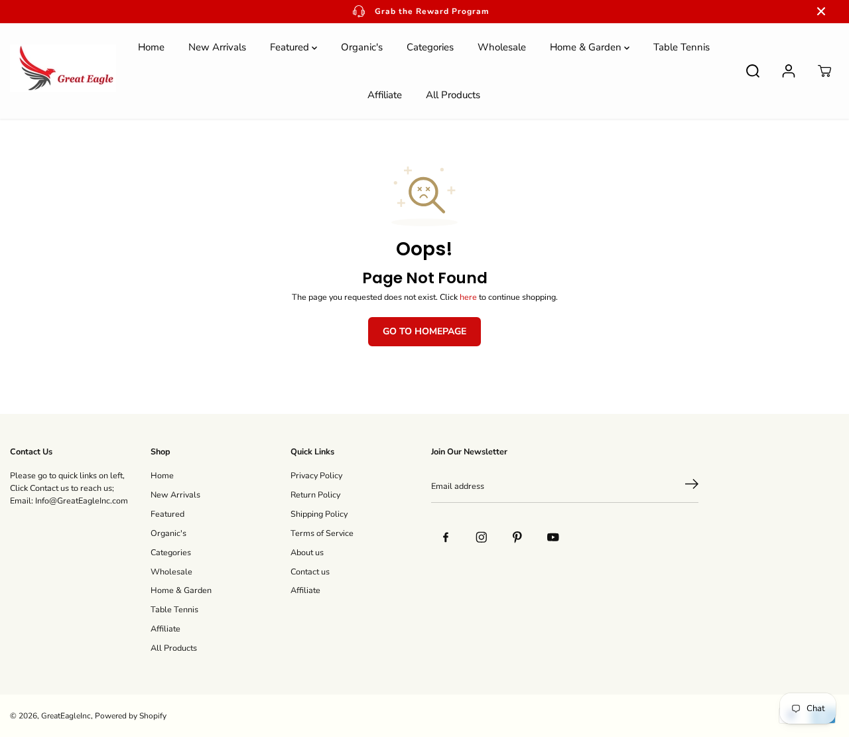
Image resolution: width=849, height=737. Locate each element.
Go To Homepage (424, 331)
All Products (453, 94)
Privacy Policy (316, 475)
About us (307, 552)
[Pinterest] (517, 537)
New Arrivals (217, 47)
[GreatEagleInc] (63, 70)
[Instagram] (481, 537)
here (468, 296)
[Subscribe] (691, 486)
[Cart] (824, 71)
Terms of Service (322, 533)
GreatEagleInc (66, 715)
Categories (430, 47)
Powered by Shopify (130, 715)
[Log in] (788, 71)
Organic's (362, 47)
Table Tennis (681, 47)
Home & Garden (587, 47)
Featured (291, 47)
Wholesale (502, 47)
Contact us (310, 571)
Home (151, 47)
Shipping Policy (319, 513)
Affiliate (384, 94)
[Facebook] (445, 537)
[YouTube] (553, 537)
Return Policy (315, 494)
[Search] (752, 71)
